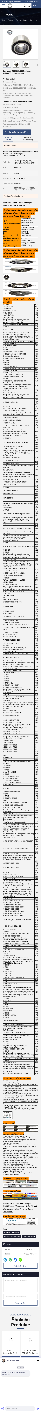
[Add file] (2, 1408)
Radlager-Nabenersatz (12, 1236)
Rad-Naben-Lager (21, 20)
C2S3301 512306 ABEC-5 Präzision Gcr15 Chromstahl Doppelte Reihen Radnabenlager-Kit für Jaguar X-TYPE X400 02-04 (29, 1352)
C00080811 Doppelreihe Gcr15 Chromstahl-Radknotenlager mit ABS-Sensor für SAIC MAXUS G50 (10, 1352)
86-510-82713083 (32, 2)
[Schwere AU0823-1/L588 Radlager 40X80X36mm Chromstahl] (21, 44)
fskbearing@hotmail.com (12, 2)
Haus (3, 20)
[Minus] (38, 1360)
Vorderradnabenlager (11, 1232)
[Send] (38, 1408)
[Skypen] (5, 1259)
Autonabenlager (29, 1236)
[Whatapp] (10, 1260)
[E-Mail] (15, 1259)
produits (10, 20)
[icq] (20, 1259)
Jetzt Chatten (20, 1266)
